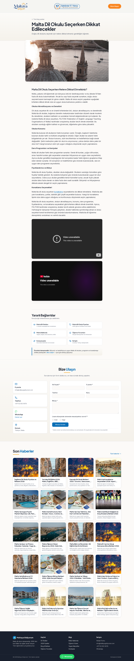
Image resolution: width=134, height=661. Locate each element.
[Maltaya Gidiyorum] (20, 6)
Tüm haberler (114, 453)
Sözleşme (72, 649)
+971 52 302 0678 (21, 403)
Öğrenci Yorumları (46, 649)
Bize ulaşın (50, 352)
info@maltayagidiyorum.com (24, 390)
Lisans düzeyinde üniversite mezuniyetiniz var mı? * (70, 416)
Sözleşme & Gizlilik (115, 657)
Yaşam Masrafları (74, 646)
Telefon (54, 393)
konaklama (58, 192)
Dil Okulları (44, 641)
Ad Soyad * (56, 384)
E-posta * (89, 384)
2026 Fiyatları (45, 643)
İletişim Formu (100, 641)
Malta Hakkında (73, 641)
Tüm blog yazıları (38, 19)
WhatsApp (99, 649)
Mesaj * (54, 401)
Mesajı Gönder (60, 424)
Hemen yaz (18, 417)
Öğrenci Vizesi (73, 643)
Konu (88, 393)
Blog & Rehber (45, 646)
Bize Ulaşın (114, 6)
